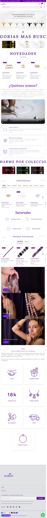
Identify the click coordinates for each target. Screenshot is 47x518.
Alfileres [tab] (8, 185)
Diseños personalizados (23, 140)
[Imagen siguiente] (43, 20)
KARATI (3, 74)
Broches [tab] (19, 185)
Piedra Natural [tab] (20, 241)
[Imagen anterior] (3, 20)
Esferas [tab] (30, 185)
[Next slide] (43, 197)
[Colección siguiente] (45, 44)
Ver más (22, 165)
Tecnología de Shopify (22, 515)
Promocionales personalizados (23, 151)
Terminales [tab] (41, 185)
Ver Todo (22, 57)
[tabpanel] (23, 199)
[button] (44, 7)
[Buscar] (41, 7)
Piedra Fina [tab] (26, 241)
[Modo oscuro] (39, 4)
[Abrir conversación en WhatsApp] (44, 4)
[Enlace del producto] (9, 70)
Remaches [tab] (36, 185)
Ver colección (19, 243)
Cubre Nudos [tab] (25, 185)
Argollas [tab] (4, 185)
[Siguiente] (45, 68)
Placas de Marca (23, 129)
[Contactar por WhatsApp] (43, 515)
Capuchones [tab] (14, 185)
